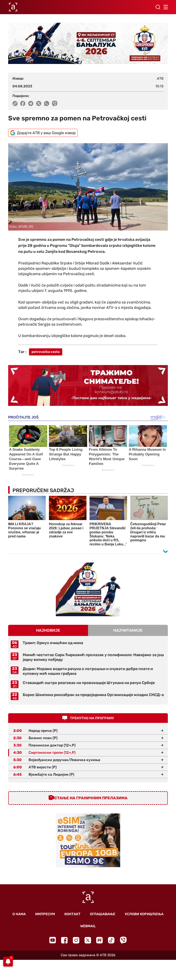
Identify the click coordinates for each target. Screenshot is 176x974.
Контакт (72, 914)
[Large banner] (88, 43)
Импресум (45, 914)
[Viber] (123, 940)
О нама (19, 914)
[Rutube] (99, 940)
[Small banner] (88, 589)
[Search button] (157, 7)
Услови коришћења (144, 914)
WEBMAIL (88, 926)
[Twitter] (88, 940)
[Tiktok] (111, 940)
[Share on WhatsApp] (46, 103)
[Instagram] (76, 940)
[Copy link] (15, 103)
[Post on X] (38, 103)
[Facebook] (64, 940)
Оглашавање (102, 914)
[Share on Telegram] (30, 103)
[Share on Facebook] (23, 103)
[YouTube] (52, 940)
